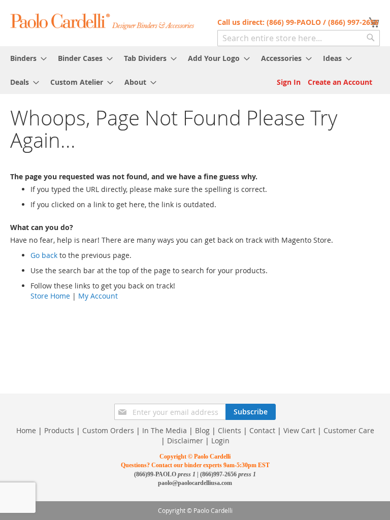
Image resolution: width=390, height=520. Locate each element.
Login (220, 440)
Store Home (50, 296)
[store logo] (102, 21)
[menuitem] (25, 58)
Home (26, 430)
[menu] (195, 70)
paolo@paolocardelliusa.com (195, 482)
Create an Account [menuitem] (340, 82)
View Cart (299, 430)
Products (59, 430)
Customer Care (348, 430)
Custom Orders (108, 430)
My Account (98, 296)
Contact (262, 430)
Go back (43, 255)
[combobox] (298, 38)
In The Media (164, 430)
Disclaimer (185, 440)
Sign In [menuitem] (289, 82)
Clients (229, 430)
